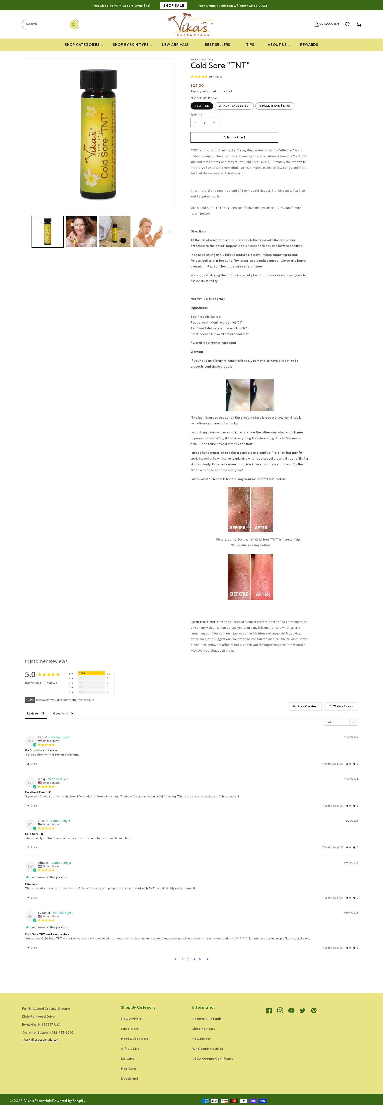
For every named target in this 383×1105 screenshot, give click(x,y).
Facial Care (130, 1029)
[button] (81, 44)
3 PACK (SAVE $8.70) (275, 105)
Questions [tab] (60, 713)
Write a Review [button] (343, 706)
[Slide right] (170, 231)
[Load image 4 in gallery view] (81, 232)
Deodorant (129, 1078)
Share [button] (34, 764)
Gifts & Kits (130, 1049)
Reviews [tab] (32, 713)
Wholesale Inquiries (207, 1049)
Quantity (196, 114)
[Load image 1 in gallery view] (47, 232)
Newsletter (201, 1039)
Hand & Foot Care (135, 1039)
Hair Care (128, 1068)
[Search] (73, 24)
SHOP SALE (173, 6)
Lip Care (127, 1059)
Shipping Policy (203, 1029)
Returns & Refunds (207, 1019)
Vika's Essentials (38, 1101)
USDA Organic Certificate (213, 1059)
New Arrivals (131, 1019)
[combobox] (50, 24)
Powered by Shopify (68, 1101)
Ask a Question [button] (307, 706)
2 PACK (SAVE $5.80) (234, 105)
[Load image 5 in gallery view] (115, 232)
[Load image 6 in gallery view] (148, 232)
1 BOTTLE (202, 105)
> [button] (208, 959)
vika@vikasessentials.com (40, 1039)
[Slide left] (26, 231)
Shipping (196, 91)
